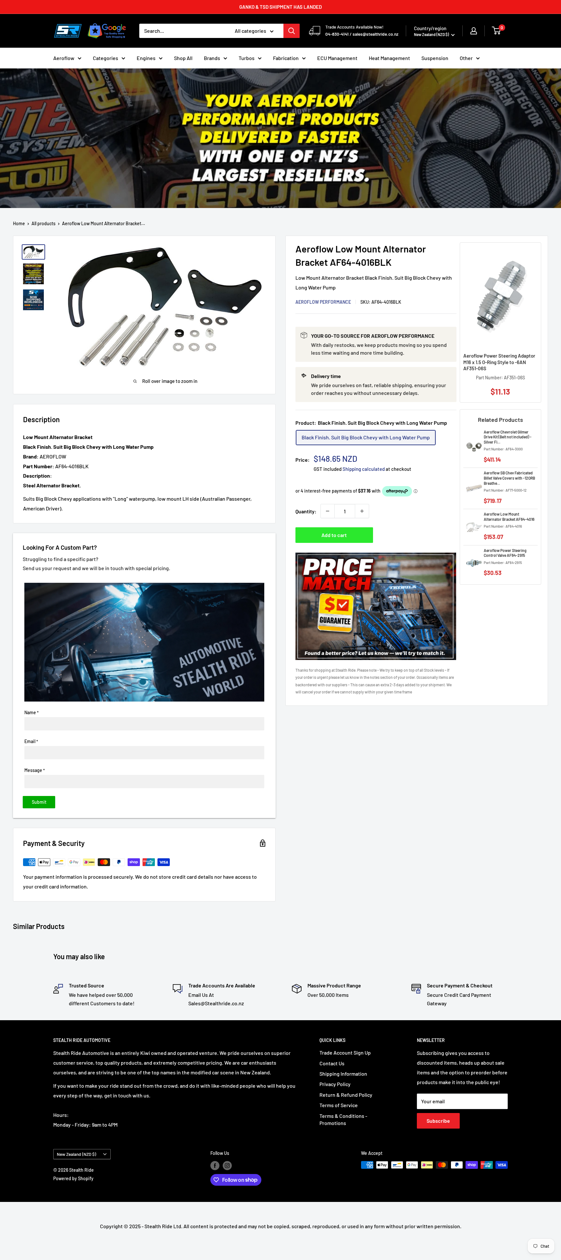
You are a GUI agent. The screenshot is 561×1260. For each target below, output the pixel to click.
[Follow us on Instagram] (227, 1165)
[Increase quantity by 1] (362, 511)
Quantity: (306, 511)
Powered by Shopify (73, 1178)
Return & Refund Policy (345, 1095)
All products (43, 223)
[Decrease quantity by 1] (327, 511)
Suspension (434, 58)
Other (466, 58)
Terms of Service (338, 1105)
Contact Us (331, 1063)
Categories (105, 58)
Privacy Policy (335, 1084)
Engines (146, 58)
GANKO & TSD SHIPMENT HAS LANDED (280, 7)
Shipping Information (343, 1073)
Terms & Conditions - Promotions (343, 1119)
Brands (212, 58)
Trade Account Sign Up (345, 1052)
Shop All (183, 58)
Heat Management (389, 58)
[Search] (291, 31)
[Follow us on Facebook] (214, 1165)
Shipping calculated (364, 469)
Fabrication (286, 58)
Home (19, 223)
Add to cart (334, 535)
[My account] (473, 30)
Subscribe (438, 1121)
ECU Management (337, 58)
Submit (39, 802)
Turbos (247, 58)
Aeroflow (63, 58)
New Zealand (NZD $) (76, 1154)
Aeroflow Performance (323, 301)
